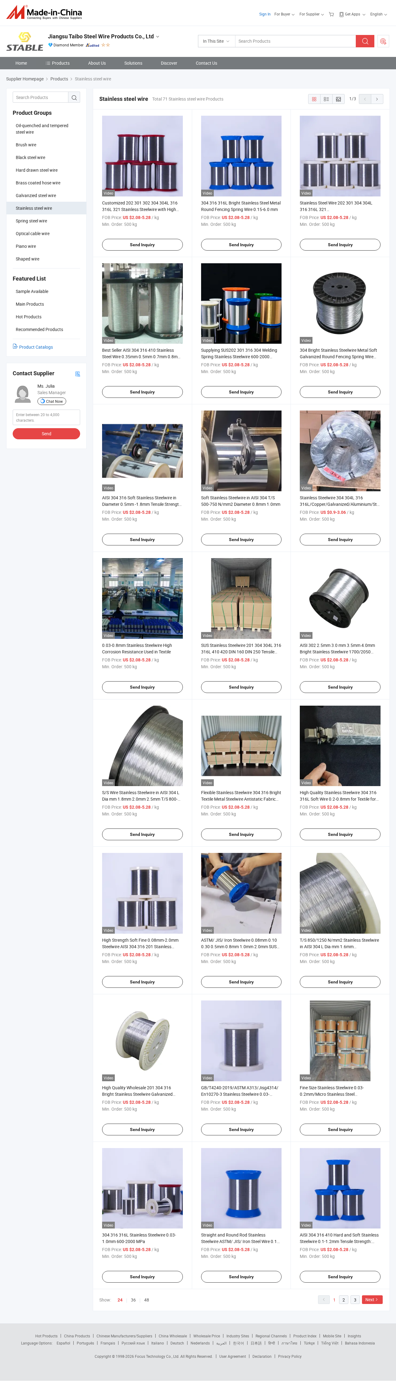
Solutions (133, 63)
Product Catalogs (36, 347)
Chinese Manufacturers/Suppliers (124, 1335)
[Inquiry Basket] (332, 13)
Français (108, 1342)
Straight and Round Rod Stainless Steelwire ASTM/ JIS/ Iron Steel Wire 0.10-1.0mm (241, 1241)
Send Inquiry (142, 244)
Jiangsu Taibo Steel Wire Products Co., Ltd (101, 36)
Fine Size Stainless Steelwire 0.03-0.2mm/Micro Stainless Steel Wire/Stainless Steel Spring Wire (332, 1094)
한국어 (238, 1342)
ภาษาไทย (289, 1342)
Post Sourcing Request (383, 41)
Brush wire (26, 145)
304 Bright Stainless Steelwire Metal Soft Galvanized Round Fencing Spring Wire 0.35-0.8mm (338, 356)
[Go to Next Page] (377, 99)
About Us (97, 63)
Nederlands (200, 1342)
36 (133, 1300)
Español (63, 1342)
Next (369, 1299)
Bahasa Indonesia (360, 1342)
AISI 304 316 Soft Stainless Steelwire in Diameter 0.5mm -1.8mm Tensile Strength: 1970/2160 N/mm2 (142, 504)
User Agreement (232, 1356)
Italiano (157, 1342)
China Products (77, 1335)
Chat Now (54, 401)
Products (61, 63)
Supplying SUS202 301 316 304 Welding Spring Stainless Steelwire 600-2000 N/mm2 (239, 356)
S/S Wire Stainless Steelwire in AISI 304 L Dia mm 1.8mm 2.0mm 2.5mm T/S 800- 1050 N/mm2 (140, 798)
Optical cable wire (33, 233)
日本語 (256, 1342)
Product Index (304, 1335)
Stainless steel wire (34, 208)
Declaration (262, 1356)
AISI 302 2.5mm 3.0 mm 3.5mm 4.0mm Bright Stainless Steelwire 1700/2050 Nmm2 (337, 651)
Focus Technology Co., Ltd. (157, 1356)
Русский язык (133, 1342)
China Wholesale (173, 1335)
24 (120, 1299)
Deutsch (177, 1342)
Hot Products (46, 1335)
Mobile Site (332, 1335)
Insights (354, 1335)
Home (21, 63)
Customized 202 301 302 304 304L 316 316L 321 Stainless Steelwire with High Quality (140, 209)
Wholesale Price (206, 1335)
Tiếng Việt (329, 1342)
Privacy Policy (290, 1356)
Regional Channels (271, 1335)
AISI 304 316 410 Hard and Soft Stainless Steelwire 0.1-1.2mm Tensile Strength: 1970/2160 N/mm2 (339, 1241)
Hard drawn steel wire (37, 170)
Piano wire (26, 246)
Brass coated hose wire (38, 183)
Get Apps (352, 13)
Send (46, 434)
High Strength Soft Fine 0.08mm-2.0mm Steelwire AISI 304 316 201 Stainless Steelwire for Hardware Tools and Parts (140, 946)
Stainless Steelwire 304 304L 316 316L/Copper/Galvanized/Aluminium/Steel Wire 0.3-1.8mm (341, 504)
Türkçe (309, 1342)
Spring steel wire (31, 221)
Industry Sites (237, 1335)
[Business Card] (77, 373)
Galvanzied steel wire (36, 195)
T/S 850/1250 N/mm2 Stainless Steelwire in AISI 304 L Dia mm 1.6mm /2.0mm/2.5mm (339, 946)
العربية (221, 1342)
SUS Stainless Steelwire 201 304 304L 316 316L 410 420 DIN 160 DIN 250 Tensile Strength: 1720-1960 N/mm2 (241, 651)
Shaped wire (27, 259)
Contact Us (206, 63)
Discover (169, 63)
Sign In (265, 13)
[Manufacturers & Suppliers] (46, 12)
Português (85, 1342)
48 (146, 1300)
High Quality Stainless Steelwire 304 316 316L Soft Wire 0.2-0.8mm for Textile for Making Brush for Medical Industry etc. (338, 798)
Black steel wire (30, 157)
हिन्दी (271, 1342)
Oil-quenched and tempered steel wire (42, 129)
